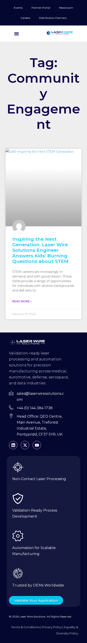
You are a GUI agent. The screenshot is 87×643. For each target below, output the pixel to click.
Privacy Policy (52, 627)
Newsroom (66, 7)
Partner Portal (40, 7)
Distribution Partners (52, 18)
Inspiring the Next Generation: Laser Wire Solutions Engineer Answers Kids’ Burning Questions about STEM (40, 250)
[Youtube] (37, 445)
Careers (25, 18)
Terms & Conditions (25, 627)
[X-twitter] (25, 445)
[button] (16, 33)
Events (18, 7)
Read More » (22, 301)
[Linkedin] (13, 445)
